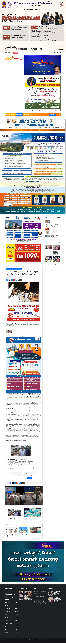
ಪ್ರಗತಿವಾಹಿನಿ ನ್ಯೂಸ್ (29, 475)
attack (35, 593)
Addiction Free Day (36, 591)
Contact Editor (52, 114)
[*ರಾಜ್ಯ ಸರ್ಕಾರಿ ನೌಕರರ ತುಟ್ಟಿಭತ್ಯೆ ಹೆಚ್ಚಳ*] (47, 225)
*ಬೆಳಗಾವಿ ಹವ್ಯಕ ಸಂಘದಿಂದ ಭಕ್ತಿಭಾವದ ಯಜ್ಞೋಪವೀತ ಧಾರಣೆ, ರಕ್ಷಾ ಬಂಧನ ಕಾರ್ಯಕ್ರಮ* (57, 599)
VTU (43, 601)
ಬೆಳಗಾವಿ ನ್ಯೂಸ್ (36, 604)
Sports (6, 624)
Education (7, 615)
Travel (7, 633)
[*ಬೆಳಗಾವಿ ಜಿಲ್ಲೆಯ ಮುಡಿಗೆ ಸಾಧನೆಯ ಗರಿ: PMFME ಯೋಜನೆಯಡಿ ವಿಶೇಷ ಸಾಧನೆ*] (26, 599)
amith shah (11, 473)
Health (7, 609)
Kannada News (19, 114)
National (17, 268)
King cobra (35, 598)
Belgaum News (12, 114)
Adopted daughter (43, 591)
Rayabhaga (42, 599)
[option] (24, 495)
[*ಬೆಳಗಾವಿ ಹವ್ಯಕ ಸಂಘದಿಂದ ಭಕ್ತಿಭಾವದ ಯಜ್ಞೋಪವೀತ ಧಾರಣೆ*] (56, 247)
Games (7, 632)
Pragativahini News (28, 473)
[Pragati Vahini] (14, 58)
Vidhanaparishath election (37, 601)
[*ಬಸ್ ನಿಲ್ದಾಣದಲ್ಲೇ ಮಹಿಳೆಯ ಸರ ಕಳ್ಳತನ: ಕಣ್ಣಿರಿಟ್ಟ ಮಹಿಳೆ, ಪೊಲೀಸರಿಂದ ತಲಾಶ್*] (35, 530)
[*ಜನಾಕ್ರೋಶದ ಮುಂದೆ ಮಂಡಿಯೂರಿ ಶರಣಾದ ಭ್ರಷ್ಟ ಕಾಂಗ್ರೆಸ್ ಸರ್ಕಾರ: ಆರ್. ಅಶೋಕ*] (30, 595)
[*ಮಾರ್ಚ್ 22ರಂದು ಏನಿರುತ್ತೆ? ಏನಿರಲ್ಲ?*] (47, 229)
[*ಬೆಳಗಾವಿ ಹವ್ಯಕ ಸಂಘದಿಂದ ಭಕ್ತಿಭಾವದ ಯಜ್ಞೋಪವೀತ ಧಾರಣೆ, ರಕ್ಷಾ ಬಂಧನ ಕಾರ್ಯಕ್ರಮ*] (48, 247)
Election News (8, 621)
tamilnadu (36, 473)
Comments (58, 217)
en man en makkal (19, 473)
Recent (52, 217)
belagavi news (39, 593)
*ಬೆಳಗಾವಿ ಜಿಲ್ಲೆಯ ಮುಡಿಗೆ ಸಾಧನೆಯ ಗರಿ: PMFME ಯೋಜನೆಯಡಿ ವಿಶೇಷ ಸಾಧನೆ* (29, 52)
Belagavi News (7, 602)
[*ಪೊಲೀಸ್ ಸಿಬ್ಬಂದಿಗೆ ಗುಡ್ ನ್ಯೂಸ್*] (48, 258)
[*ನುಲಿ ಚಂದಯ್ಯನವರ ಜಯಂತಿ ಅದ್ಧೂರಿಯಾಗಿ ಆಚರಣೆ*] (21, 599)
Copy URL (29, 478)
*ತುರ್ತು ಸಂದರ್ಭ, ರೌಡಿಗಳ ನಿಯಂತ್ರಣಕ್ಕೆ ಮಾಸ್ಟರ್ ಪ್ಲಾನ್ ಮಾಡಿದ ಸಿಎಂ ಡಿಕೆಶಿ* (23, 534)
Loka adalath (40, 598)
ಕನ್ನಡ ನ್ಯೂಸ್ (17, 475)
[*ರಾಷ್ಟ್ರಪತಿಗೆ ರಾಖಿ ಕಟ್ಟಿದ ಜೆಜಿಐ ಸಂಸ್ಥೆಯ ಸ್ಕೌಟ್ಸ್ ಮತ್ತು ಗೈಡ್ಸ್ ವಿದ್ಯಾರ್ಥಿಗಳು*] (30, 599)
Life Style (6, 617)
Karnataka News (26, 114)
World (6, 629)
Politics (32, 114)
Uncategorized (7, 627)
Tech (6, 626)
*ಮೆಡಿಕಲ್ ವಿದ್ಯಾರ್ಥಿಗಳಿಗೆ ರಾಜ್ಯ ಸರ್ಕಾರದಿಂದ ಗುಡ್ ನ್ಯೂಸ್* (55, 232)
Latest (6, 114)
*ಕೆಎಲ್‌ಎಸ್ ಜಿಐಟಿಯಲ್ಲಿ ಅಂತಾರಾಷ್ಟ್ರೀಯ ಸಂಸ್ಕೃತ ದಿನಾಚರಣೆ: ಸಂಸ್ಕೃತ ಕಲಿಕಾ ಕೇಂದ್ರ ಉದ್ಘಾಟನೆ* (11, 535)
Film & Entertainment (8, 606)
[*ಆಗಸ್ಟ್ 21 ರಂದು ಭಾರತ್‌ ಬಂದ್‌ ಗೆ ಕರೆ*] (47, 221)
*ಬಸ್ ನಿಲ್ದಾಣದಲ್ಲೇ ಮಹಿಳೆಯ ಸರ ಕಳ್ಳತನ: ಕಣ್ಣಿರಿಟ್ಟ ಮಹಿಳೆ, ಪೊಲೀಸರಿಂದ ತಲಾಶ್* (35, 534)
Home (8, 266)
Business (6, 605)
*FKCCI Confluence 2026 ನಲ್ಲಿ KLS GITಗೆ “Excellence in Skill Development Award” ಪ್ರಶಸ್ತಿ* (56, 265)
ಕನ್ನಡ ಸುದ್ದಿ (22, 475)
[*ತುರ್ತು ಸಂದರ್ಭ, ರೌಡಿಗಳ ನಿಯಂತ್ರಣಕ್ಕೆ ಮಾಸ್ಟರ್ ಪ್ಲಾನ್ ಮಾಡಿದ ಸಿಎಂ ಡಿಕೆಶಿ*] (23, 530)
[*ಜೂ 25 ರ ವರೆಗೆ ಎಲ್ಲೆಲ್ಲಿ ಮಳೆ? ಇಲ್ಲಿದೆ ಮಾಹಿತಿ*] (47, 236)
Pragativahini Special (8, 623)
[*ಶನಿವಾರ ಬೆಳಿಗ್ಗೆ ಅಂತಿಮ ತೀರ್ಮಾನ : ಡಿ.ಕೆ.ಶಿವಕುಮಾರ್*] (9, 331)
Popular (46, 217)
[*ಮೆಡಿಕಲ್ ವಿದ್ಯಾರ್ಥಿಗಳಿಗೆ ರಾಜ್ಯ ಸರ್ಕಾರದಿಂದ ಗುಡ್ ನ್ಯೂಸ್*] (47, 232)
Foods (7, 630)
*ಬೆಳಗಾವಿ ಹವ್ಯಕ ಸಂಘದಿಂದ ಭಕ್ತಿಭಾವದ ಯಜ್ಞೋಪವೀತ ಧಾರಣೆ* (56, 252)
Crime (7, 614)
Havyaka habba (36, 596)
